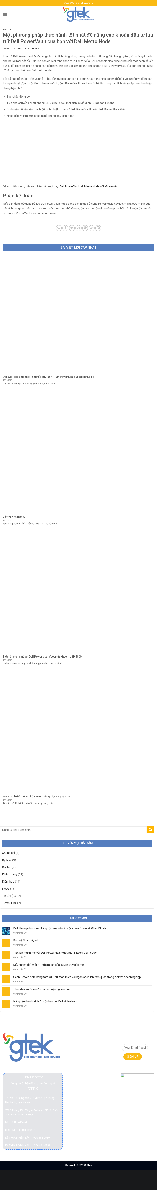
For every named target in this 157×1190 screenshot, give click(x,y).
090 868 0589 (27, 1130)
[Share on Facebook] (65, 228)
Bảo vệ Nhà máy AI (25, 940)
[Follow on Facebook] (124, 1068)
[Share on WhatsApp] (59, 228)
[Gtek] (78, 14)
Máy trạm (75, 1131)
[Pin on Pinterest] (85, 228)
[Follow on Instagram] (130, 1068)
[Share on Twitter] (72, 228)
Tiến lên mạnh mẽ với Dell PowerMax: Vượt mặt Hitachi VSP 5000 (55, 952)
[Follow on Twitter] (137, 1068)
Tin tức (7, 30)
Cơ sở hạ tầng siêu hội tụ (77, 1077)
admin (35, 48)
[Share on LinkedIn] (98, 228)
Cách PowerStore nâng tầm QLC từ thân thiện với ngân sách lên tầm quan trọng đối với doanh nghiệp (77, 977)
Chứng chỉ (8, 853)
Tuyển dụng (9, 903)
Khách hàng (9, 874)
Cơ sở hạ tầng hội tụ (76, 1063)
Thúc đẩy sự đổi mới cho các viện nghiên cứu (41, 989)
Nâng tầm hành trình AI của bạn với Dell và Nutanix (45, 1001)
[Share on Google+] (92, 228)
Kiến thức (8, 881)
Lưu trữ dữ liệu (76, 1114)
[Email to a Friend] (78, 228)
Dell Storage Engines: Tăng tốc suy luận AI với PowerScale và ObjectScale (59, 928)
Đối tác (6, 867)
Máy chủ (74, 1124)
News (5, 888)
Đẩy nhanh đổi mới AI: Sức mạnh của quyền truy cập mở (48, 965)
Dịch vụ (6, 860)
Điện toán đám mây (75, 1091)
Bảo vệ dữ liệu (75, 1052)
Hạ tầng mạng (74, 1103)
